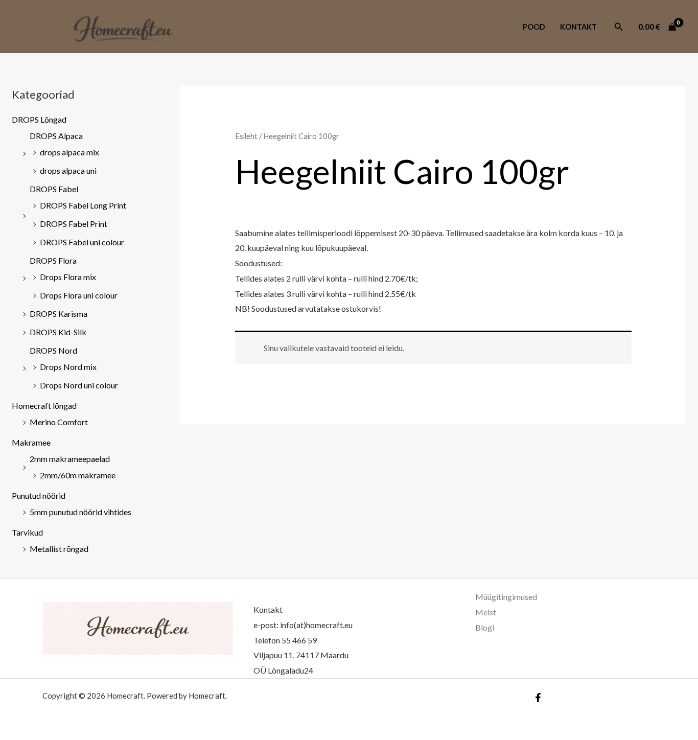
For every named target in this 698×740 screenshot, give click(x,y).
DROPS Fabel (54, 189)
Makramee (31, 442)
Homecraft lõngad (44, 405)
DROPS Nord (53, 350)
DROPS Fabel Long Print (83, 205)
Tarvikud (27, 532)
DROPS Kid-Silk (58, 332)
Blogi (484, 627)
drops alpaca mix (69, 152)
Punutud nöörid (38, 495)
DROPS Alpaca (56, 136)
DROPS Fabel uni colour (82, 242)
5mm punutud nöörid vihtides (80, 512)
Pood (534, 26)
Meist (485, 612)
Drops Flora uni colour (79, 295)
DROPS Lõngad (39, 119)
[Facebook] (538, 697)
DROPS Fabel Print (73, 223)
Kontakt (578, 26)
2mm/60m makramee (77, 475)
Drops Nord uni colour (79, 385)
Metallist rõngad (59, 548)
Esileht (246, 136)
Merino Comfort (59, 422)
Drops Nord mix (68, 367)
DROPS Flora (53, 260)
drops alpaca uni (68, 170)
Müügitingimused (506, 597)
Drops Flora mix (68, 277)
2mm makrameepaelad (70, 459)
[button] (618, 26)
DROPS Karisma (58, 313)
